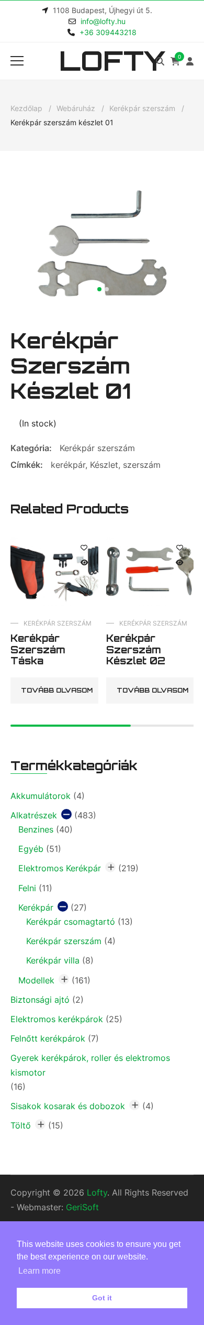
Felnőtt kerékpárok (47, 1038)
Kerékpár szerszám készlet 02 (135, 649)
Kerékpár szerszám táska (37, 649)
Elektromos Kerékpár (59, 868)
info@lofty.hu (103, 21)
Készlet (104, 464)
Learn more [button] (39, 1270)
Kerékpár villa (53, 960)
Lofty (112, 60)
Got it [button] (102, 1298)
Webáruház (75, 108)
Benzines (35, 829)
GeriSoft (82, 1207)
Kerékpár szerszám (142, 108)
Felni (27, 888)
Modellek (36, 980)
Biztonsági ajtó (40, 999)
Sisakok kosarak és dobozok (67, 1106)
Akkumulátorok (40, 796)
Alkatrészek (33, 815)
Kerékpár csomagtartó (70, 921)
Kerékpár (35, 907)
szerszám (142, 464)
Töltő (20, 1125)
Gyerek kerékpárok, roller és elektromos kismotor (90, 1065)
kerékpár (68, 464)
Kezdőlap (26, 108)
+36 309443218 (108, 32)
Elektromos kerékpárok (56, 1019)
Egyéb (30, 849)
